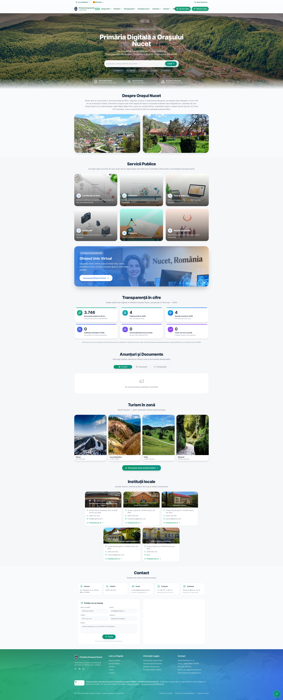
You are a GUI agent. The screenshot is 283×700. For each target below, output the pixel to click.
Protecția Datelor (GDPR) (152, 670)
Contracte (166, 70)
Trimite (110, 637)
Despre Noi (105, 9)
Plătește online (201, 9)
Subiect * (113, 615)
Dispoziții (132, 70)
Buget (155, 70)
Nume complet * (86, 607)
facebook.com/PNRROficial (152, 684)
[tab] (123, 367)
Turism (111, 670)
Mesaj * (83, 623)
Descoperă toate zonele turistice (142, 468)
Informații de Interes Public (153, 660)
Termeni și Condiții (165, 693)
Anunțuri (144, 70)
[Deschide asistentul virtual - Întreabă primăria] (276, 693)
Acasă (97, 9)
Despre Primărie (114, 660)
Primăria (117, 9)
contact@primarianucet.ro (140, 590)
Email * (112, 607)
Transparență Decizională (152, 663)
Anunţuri (156, 9)
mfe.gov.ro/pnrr (133, 684)
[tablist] (141, 366)
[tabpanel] (141, 383)
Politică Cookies (203, 693)
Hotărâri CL (119, 70)
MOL (174, 9)
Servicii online (184, 9)
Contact (166, 9)
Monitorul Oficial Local (151, 667)
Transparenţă (129, 9)
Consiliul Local (143, 9)
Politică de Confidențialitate (185, 693)
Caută (169, 64)
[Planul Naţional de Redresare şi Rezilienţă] (79, 683)
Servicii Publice (114, 663)
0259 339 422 (110, 590)
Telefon (83, 615)
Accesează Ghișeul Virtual (94, 278)
